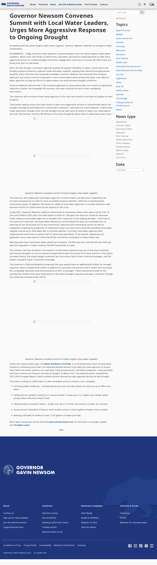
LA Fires (120, 74)
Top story (120, 157)
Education (121, 50)
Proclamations (123, 146)
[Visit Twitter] (146, 546)
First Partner (90, 4)
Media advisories (124, 139)
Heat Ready (86, 513)
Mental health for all (52, 532)
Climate (120, 42)
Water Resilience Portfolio (57, 363)
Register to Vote (89, 522)
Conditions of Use (12, 545)
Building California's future (55, 522)
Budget (119, 34)
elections (120, 54)
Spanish (120, 94)
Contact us (8, 513)
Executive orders (124, 129)
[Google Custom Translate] (144, 4)
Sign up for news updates (15, 517)
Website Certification (64, 545)
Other (119, 82)
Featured (120, 132)
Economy (120, 46)
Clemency (125, 513)
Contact (104, 4)
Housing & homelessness (128, 66)
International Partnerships (129, 70)
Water (119, 109)
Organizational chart (13, 527)
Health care (121, 62)
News (53, 4)
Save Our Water (88, 527)
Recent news (122, 150)
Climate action (49, 527)
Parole (123, 517)
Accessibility (45, 545)
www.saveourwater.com (61, 421)
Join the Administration (70, 4)
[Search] (141, 12)
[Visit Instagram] (135, 546)
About (33, 4)
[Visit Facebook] (130, 546)
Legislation (121, 78)
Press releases (123, 143)
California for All (124, 38)
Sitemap (82, 545)
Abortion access (50, 513)
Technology (121, 98)
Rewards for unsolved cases (133, 522)
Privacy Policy (30, 545)
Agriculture (121, 121)
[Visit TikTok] (141, 546)
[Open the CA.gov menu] (151, 4)
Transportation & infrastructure (124, 104)
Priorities (43, 4)
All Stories (121, 18)
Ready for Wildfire (90, 517)
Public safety (122, 90)
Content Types (123, 125)
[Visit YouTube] (152, 546)
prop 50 (120, 86)
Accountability (49, 517)
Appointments (123, 30)
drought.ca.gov (22, 425)
